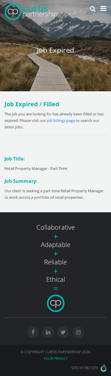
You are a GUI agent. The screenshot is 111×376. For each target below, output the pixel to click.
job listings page (61, 120)
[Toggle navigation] (103, 8)
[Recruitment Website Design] (104, 368)
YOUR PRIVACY (56, 358)
